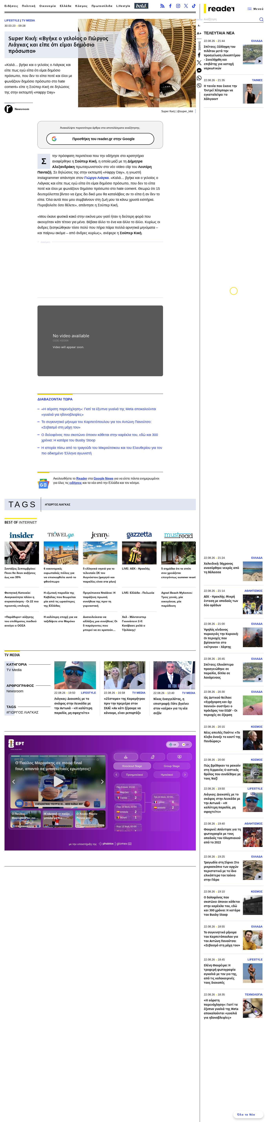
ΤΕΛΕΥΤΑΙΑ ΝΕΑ (219, 33)
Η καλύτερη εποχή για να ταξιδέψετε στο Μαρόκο (60, 619)
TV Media (14, 670)
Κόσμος (81, 5)
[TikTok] (194, 6)
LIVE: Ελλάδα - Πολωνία (138, 592)
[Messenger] (199, 70)
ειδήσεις (75, 482)
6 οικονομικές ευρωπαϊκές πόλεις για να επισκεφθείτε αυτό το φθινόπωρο (60, 575)
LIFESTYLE (12, 20)
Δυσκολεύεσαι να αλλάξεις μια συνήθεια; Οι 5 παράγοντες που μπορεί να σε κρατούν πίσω (100, 623)
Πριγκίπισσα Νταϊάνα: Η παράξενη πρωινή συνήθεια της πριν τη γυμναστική (99, 599)
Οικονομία (47, 5)
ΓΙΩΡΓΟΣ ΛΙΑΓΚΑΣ (58, 504)
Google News (103, 478)
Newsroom (14, 691)
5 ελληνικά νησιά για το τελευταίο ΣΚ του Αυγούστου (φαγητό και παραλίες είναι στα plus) (99, 575)
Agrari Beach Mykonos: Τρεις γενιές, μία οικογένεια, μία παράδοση (177, 599)
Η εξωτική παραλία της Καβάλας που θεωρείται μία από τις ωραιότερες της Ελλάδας (60, 599)
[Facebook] (170, 6)
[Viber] (199, 85)
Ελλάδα (65, 5)
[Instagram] (178, 6)
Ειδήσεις (11, 5)
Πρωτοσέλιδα (102, 5)
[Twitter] (186, 6)
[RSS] (162, 6)
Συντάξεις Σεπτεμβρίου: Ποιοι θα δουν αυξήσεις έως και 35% (20, 573)
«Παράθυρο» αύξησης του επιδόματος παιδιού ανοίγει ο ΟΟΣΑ (20, 621)
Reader (81, 478)
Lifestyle (123, 5)
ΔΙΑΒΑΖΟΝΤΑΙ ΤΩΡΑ (55, 399)
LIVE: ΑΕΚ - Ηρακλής (136, 568)
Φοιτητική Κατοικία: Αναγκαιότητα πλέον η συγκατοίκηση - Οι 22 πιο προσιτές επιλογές (22, 599)
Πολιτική (29, 5)
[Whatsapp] (199, 78)
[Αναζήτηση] (261, 19)
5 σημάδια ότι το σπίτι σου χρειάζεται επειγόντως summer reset (178, 573)
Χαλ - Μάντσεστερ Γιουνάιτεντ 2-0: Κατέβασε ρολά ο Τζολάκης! (134, 623)
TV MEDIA (28, 20)
